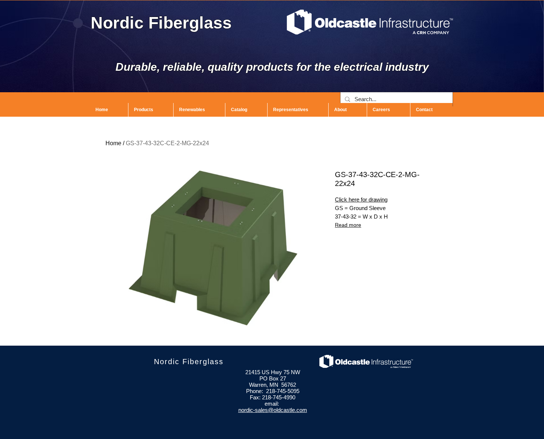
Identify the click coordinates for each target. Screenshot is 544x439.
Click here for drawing (361, 199)
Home (113, 143)
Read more (348, 225)
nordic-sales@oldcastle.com (272, 410)
